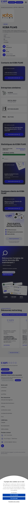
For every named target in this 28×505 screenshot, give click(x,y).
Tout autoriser (14, 495)
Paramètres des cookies (14, 501)
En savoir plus (14, 492)
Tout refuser (14, 498)
